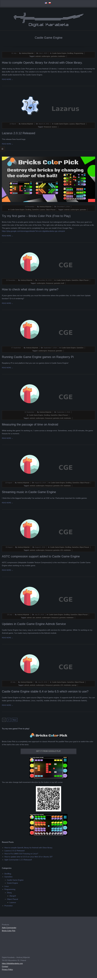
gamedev (54, 56)
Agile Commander (9, 928)
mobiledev (61, 56)
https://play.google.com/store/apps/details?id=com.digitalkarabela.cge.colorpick (33, 231)
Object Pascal (80, 124)
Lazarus (72, 124)
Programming (78, 53)
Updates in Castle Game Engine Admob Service (34, 624)
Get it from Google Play (48, 751)
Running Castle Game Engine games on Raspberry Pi (38, 357)
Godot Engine (12, 883)
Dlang (9, 893)
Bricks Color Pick (8, 931)
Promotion (8, 906)
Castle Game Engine (59, 53)
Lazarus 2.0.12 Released (18, 133)
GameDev (35, 210)
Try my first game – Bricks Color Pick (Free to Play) (36, 216)
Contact (5, 966)
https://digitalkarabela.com (12, 963)
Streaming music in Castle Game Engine (29, 492)
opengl (74, 685)
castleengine (45, 56)
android (38, 56)
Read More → (7, 79)
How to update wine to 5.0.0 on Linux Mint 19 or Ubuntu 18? (28, 857)
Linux (6, 886)
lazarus (54, 127)
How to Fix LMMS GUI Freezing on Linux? (21, 854)
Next (14, 720)
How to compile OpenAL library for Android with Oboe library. (42, 62)
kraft (62, 283)
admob (29, 618)
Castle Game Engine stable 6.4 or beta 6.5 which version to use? (45, 691)
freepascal (47, 127)
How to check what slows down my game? (30, 289)
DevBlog (70, 53)
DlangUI (12, 896)
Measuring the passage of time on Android (30, 424)
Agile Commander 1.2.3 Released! (18, 860)
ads (33, 618)
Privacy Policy (7, 969)
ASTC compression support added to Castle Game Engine (41, 556)
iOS (61, 486)
